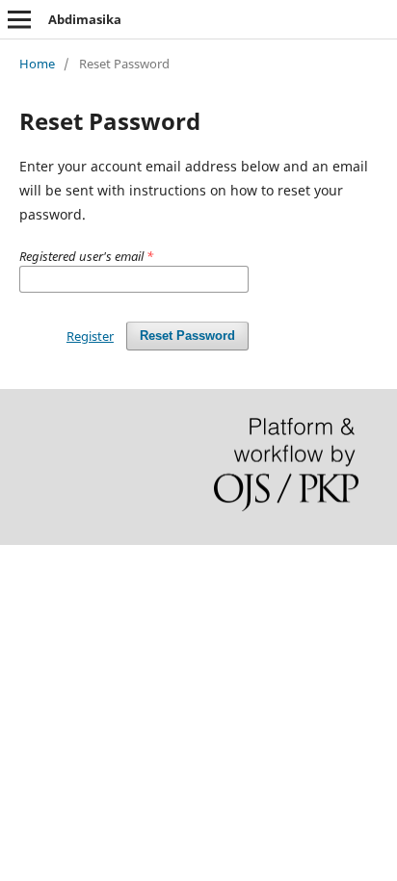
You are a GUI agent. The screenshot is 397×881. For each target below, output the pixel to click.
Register (90, 336)
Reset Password (187, 335)
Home (37, 63)
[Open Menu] (19, 19)
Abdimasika (84, 19)
